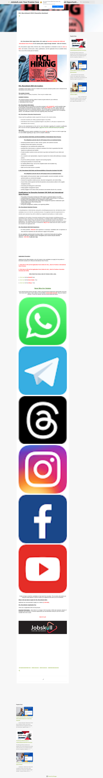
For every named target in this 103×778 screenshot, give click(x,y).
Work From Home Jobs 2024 (53, 667)
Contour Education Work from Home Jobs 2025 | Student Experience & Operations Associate (24, 718)
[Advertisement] (43, 30)
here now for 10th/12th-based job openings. (53, 127)
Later (46, 6)
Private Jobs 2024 (35, 667)
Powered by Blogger (52, 776)
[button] (19, 16)
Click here (22, 277)
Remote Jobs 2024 (43, 667)
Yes (57, 6)
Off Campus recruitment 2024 (24, 667)
